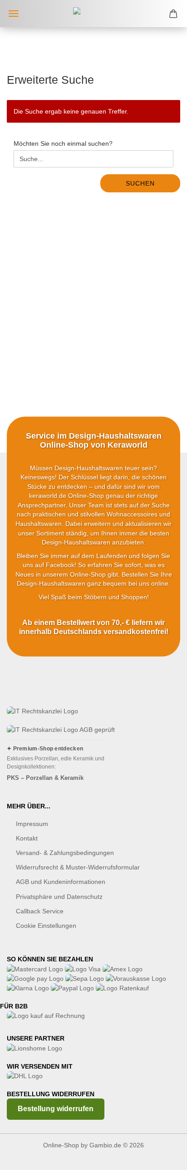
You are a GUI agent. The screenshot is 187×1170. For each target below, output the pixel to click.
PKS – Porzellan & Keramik (45, 777)
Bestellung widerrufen (56, 1109)
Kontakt (27, 838)
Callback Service (40, 911)
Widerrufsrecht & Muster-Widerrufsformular (78, 867)
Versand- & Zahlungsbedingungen (65, 852)
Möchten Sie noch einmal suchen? (63, 143)
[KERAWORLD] (93, 13)
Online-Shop (61, 1145)
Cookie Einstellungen (46, 925)
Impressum (32, 823)
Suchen (140, 183)
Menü (13, 13)
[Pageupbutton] (162, 1156)
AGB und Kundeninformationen (60, 881)
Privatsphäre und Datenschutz (59, 896)
